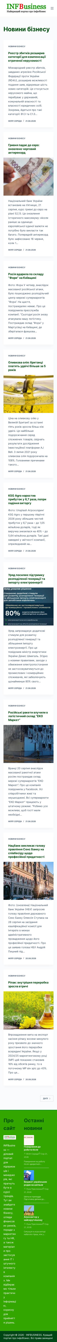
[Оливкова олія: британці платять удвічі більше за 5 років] (28, 394)
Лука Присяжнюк (34, 1189)
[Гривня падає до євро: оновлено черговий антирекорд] (28, 177)
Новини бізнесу (16, 46)
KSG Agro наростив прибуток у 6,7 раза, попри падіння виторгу (27, 499)
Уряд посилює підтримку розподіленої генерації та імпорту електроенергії (26, 578)
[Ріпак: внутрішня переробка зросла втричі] (28, 1010)
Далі (45, 1098)
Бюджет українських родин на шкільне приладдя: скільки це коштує (35, 1186)
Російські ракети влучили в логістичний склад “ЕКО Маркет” (28, 716)
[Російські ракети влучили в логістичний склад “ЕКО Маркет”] (28, 744)
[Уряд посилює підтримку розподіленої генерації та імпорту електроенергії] (28, 606)
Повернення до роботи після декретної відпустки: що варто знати (35, 1151)
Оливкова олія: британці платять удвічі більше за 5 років (27, 366)
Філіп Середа (32, 1154)
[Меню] (52, 8)
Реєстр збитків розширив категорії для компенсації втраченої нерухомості (27, 56)
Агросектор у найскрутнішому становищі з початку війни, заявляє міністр (36, 1221)
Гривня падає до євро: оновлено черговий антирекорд (23, 148)
